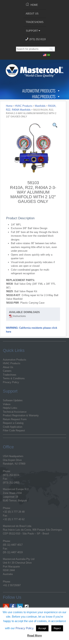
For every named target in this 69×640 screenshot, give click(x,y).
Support (32, 30)
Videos (7, 404)
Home (34, 4)
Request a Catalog (13, 423)
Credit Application (12, 426)
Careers (7, 370)
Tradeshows (35, 22)
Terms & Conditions (14, 378)
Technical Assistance (14, 411)
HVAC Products (43, 96)
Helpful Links (10, 407)
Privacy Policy (11, 382)
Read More (34, 635)
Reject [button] (57, 628)
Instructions (19, 316)
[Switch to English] (45, 54)
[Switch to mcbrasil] (48, 54)
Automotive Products (38, 90)
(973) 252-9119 (37, 39)
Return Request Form (15, 419)
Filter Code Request (14, 430)
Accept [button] (42, 628)
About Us (32, 13)
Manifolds (40, 105)
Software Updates (13, 400)
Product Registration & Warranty (21, 415)
